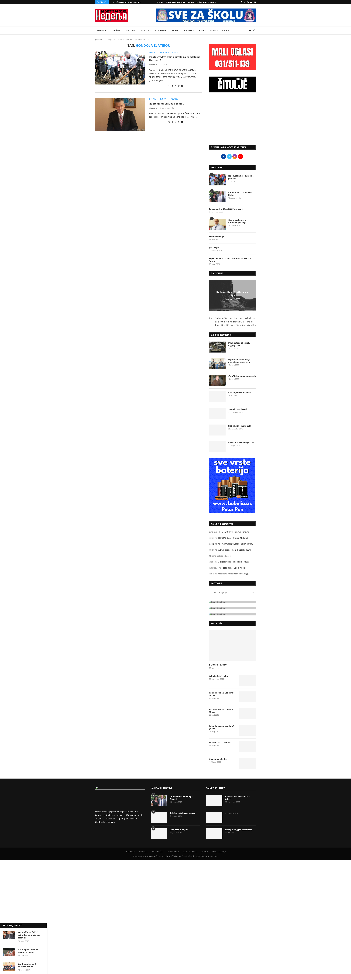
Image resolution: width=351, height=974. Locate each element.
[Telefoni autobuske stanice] (159, 817)
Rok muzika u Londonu (220, 742)
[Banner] (232, 614)
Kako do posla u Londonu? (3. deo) (221, 694)
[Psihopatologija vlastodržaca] (214, 833)
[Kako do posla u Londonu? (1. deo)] (247, 730)
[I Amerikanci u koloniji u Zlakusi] (217, 196)
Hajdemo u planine (218, 759)
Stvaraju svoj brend (237, 409)
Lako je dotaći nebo (218, 676)
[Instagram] (248, 2)
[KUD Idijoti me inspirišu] (217, 396)
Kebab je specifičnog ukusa (241, 442)
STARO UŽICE (173, 851)
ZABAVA (204, 851)
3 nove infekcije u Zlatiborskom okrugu (235, 543)
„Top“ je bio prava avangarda (242, 376)
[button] (111, 2)
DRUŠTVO (116, 30)
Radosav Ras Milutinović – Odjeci (232, 294)
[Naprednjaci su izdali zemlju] (120, 114)
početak (98, 39)
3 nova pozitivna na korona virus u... (28, 950)
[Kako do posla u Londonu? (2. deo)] (247, 713)
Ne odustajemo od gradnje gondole (241, 177)
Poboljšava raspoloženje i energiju (233, 573)
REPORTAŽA (157, 851)
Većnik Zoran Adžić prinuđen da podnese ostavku (29, 935)
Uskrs (211, 543)
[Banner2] (232, 608)
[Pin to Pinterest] (178, 85)
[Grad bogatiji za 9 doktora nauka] (9, 966)
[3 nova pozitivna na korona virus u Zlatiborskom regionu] (9, 952)
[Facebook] (241, 2)
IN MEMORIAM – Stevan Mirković (234, 532)
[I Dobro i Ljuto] (232, 645)
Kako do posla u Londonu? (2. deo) (221, 710)
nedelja (154, 65)
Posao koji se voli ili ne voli (234, 567)
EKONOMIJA (160, 30)
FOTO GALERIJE (219, 851)
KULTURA (188, 30)
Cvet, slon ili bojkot (179, 829)
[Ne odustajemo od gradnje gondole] (217, 179)
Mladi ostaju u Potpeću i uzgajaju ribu (239, 344)
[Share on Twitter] (175, 85)
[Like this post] (169, 85)
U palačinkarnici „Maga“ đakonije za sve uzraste (239, 360)
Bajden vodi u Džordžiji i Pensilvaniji (226, 209)
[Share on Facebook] (172, 85)
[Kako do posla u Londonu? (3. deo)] (247, 696)
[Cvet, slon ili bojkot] (159, 833)
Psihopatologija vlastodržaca (238, 829)
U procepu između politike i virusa (233, 561)
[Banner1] (232, 602)
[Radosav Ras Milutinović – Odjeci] (214, 800)
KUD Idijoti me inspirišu (239, 392)
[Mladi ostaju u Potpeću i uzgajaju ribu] (217, 347)
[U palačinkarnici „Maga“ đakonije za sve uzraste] (217, 363)
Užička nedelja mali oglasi (128, 2)
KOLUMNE (145, 30)
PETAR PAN (130, 851)
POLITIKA (130, 30)
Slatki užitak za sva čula (239, 426)
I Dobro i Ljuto (218, 664)
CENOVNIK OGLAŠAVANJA (175, 2)
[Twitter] (244, 2)
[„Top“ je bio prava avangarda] (217, 380)
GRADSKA (101, 30)
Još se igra (214, 247)
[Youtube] (251, 2)
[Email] (255, 2)
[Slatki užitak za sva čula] (217, 430)
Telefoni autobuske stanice (182, 813)
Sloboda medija (216, 236)
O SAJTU (160, 2)
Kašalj (228, 556)
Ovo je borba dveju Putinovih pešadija (237, 221)
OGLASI (191, 2)
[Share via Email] (182, 85)
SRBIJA (175, 30)
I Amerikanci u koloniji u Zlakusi (240, 193)
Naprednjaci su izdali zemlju (166, 103)
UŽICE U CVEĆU (190, 851)
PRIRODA (143, 851)
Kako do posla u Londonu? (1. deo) (221, 727)
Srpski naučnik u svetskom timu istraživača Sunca (230, 260)
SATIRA (201, 30)
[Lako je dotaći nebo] (247, 680)
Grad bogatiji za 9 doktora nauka (27, 965)
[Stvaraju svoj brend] (217, 413)
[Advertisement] (232, 120)
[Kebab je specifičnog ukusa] (217, 446)
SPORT (213, 30)
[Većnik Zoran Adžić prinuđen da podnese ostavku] (9, 935)
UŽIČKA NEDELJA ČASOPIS (206, 2)
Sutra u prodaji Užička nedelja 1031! (234, 550)
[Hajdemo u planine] (247, 763)
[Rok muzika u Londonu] (247, 746)
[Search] (254, 30)
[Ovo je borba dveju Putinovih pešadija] (217, 224)
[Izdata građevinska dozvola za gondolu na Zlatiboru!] (120, 67)
